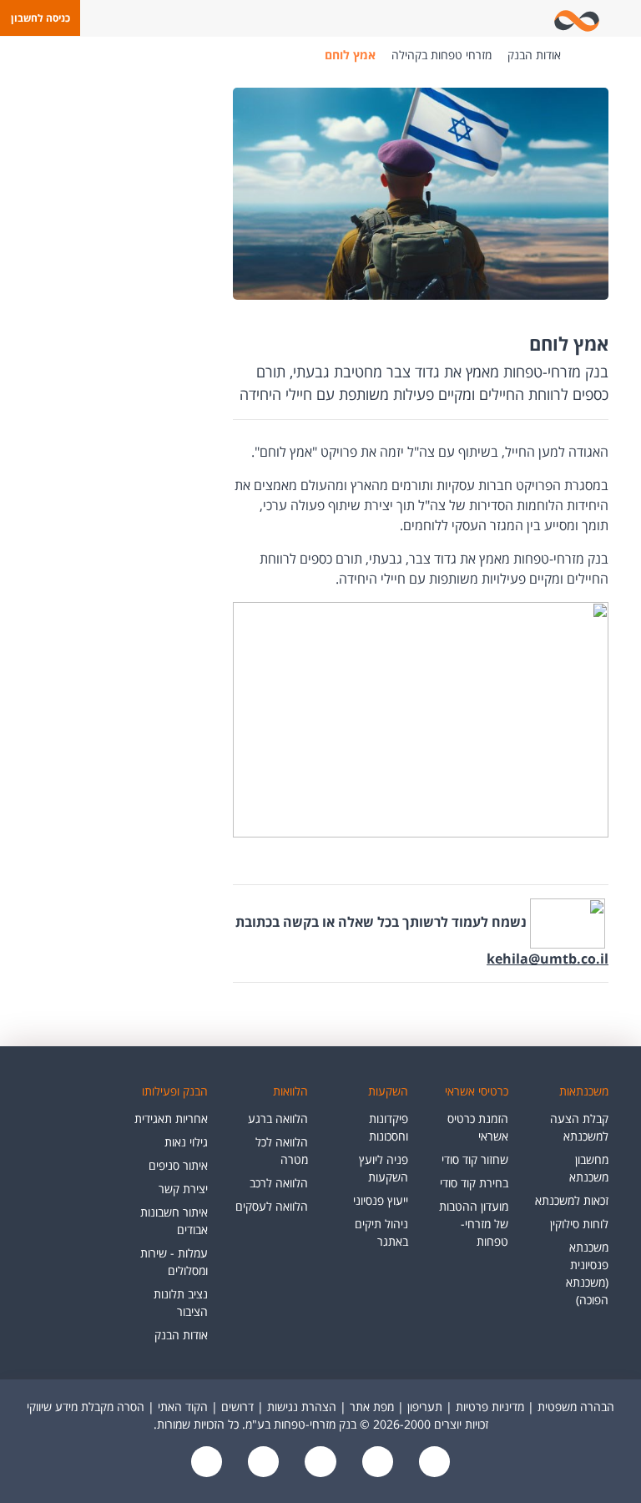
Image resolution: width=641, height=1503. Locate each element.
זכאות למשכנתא (571, 1200)
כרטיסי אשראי (476, 1091)
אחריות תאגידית (171, 1118)
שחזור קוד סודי (475, 1159)
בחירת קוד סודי (474, 1183)
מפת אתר (372, 1406)
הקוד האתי (183, 1406)
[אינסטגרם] (207, 1463)
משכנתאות (583, 1091)
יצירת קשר (183, 1189)
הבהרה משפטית (576, 1406)
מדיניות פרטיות (490, 1406)
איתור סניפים (178, 1165)
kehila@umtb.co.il (547, 958)
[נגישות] (318, 1463)
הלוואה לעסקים (271, 1206)
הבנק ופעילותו (175, 1091)
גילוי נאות (186, 1142)
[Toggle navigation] (625, 18)
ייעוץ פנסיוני (380, 1200)
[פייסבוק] (432, 1463)
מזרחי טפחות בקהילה (441, 55)
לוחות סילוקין (579, 1224)
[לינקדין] (262, 1463)
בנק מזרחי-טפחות (586, 55)
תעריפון (424, 1406)
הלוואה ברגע (278, 1118)
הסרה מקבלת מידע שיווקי (85, 1406)
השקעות (388, 1091)
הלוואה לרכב (279, 1183)
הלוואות (290, 1091)
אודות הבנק (534, 55)
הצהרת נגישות (301, 1406)
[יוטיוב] (375, 1463)
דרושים (237, 1406)
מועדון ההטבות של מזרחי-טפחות (473, 1223)
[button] (40, 18)
